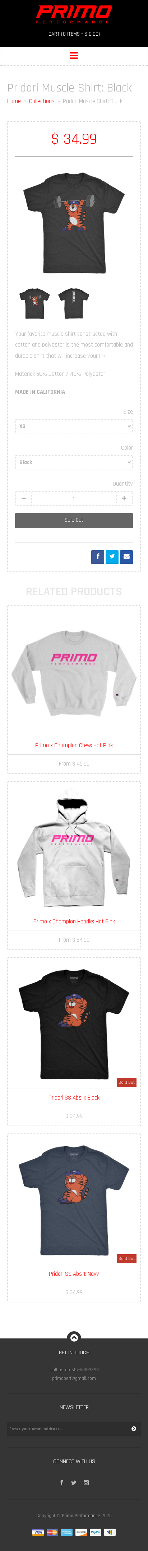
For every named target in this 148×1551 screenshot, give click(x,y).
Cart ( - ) (74, 34)
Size (128, 412)
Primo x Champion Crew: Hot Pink (74, 745)
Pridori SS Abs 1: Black (74, 1098)
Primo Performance (81, 1516)
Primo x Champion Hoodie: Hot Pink (74, 922)
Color (127, 448)
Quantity (123, 484)
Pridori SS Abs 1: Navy (74, 1274)
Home (14, 101)
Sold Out (74, 520)
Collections (42, 101)
